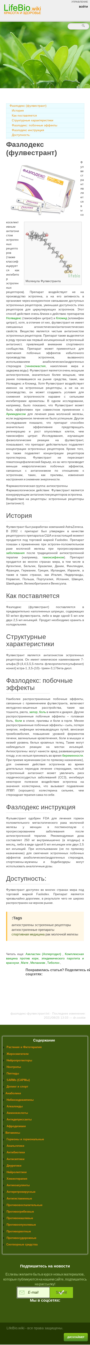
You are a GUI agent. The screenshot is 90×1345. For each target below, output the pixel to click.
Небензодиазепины (20, 1099)
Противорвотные (19, 1231)
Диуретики (14, 1165)
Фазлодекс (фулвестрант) (28, 105)
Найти (84, 25)
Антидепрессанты (19, 1119)
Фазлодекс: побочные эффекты (34, 125)
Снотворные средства (22, 1244)
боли (18, 720)
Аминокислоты (17, 1113)
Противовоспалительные (24, 1205)
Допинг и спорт (17, 1086)
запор (33, 712)
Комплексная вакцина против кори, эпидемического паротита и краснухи (45, 958)
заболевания (15, 553)
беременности (72, 755)
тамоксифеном (53, 557)
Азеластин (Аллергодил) (43, 954)
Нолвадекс (13, 318)
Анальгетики (15, 1145)
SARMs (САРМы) (18, 1080)
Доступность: (21, 135)
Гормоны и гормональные (25, 1139)
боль (42, 712)
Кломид (61, 318)
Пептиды (13, 1073)
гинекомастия (36, 366)
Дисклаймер (75, 1337)
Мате (25, 962)
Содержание (44, 1040)
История (18, 110)
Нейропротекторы (19, 1060)
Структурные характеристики (32, 120)
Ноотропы (14, 1067)
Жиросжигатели (18, 1053)
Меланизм (38, 962)
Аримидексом (16, 414)
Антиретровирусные (21, 1191)
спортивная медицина (28, 934)
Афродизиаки (16, 1126)
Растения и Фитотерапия (24, 1047)
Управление (79, 1)
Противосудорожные (21, 1238)
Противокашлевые (20, 1218)
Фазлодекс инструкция (28, 130)
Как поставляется (24, 115)
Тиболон (53, 962)
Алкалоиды (15, 1106)
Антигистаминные (19, 1198)
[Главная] (23, 9)
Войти (83, 6)
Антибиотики (16, 1152)
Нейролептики (17, 1172)
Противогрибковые (20, 1211)
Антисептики (15, 1159)
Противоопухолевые (21, 1224)
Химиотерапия (17, 1178)
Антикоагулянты (18, 1185)
